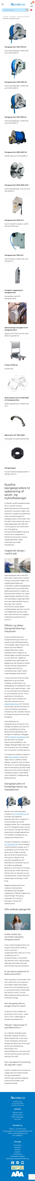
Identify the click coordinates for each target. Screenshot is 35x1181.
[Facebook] (12, 1162)
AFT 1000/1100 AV (19, 814)
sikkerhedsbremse (11, 704)
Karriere (17, 1150)
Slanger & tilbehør (23, 16)
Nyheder (17, 1147)
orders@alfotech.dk (20, 1133)
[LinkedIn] (17, 1162)
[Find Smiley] (17, 1168)
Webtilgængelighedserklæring (17, 1158)
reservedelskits (14, 757)
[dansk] (32, 10)
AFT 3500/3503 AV (11, 844)
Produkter (12, 16)
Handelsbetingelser (17, 1156)
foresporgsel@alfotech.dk (22, 1131)
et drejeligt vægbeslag (16, 737)
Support (17, 1152)
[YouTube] (22, 1162)
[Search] (27, 10)
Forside (5, 16)
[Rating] (17, 1174)
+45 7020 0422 (20, 1129)
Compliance (17, 1154)
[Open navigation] (5, 4)
